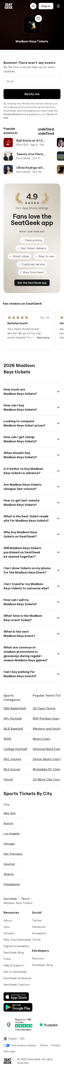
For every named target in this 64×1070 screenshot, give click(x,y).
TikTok (36, 939)
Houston (9, 864)
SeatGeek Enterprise (17, 978)
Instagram (39, 933)
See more (43, 337)
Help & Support (14, 965)
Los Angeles (12, 833)
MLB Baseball (13, 728)
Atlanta (9, 874)
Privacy (55, 1045)
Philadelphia (12, 884)
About (8, 920)
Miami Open (41, 739)
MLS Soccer (12, 769)
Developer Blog (42, 965)
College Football (15, 749)
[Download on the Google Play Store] (18, 1007)
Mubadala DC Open (47, 769)
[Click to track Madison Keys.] (38, 18)
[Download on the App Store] (16, 996)
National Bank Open (47, 749)
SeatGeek (10, 898)
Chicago (9, 843)
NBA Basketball (15, 708)
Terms (44, 1045)
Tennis (8, 779)
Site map (9, 1051)
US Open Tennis (44, 708)
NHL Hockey (12, 759)
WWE (8, 739)
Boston (8, 823)
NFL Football (13, 718)
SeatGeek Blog (14, 952)
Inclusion (9, 933)
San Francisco (13, 854)
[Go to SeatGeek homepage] (9, 6)
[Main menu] (58, 6)
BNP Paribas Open (46, 718)
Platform (38, 958)
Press (7, 959)
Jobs (6, 927)
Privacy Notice (12, 114)
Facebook (39, 927)
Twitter (37, 920)
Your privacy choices (23, 1045)
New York (10, 813)
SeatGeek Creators (17, 984)
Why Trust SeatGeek (17, 939)
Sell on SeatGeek (15, 971)
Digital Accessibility (16, 946)
